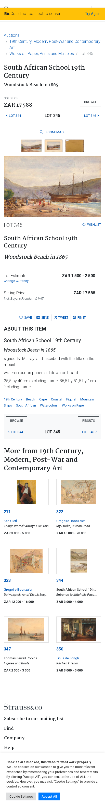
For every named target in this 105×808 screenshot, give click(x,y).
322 (59, 511)
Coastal (56, 399)
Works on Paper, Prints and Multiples (41, 53)
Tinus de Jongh (67, 658)
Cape (43, 399)
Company (14, 738)
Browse (90, 102)
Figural (71, 399)
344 (59, 580)
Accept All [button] (49, 796)
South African (26, 405)
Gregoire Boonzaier (70, 521)
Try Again (92, 14)
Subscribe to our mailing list (34, 719)
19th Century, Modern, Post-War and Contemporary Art (54, 44)
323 (7, 580)
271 (7, 511)
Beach (30, 399)
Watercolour (49, 405)
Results (88, 420)
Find (9, 728)
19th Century (13, 399)
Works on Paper (73, 405)
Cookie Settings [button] (21, 796)
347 (7, 649)
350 (59, 649)
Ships (8, 405)
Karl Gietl (10, 521)
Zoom (55, 132)
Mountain (87, 399)
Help (9, 747)
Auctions (11, 35)
